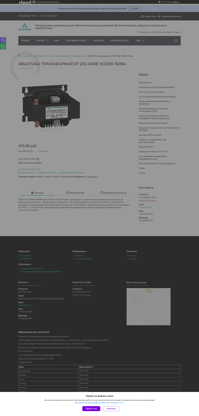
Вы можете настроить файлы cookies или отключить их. (98, 403)
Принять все (91, 409)
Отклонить (111, 409)
